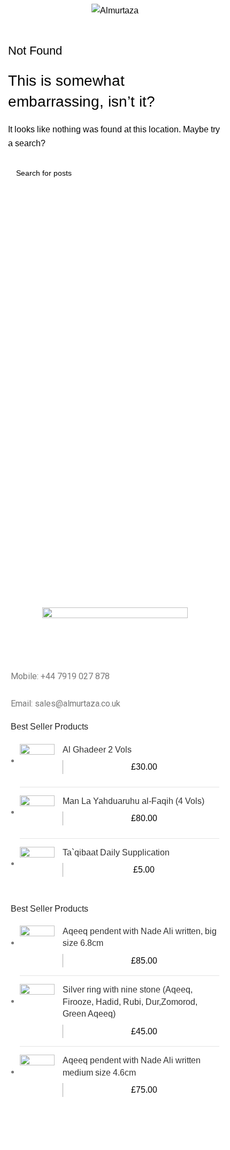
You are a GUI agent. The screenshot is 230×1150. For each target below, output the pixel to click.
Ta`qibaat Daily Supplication (116, 852)
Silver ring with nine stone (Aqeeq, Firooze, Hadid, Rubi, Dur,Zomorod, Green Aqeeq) (130, 1001)
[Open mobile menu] (217, 10)
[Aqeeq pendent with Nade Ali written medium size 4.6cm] (37, 1075)
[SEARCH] (209, 173)
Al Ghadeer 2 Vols (97, 749)
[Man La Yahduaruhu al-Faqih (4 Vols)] (37, 812)
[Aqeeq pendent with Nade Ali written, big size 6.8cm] (37, 946)
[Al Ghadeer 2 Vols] (37, 761)
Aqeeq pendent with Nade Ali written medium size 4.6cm (132, 1066)
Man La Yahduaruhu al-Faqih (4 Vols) (133, 801)
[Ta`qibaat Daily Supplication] (37, 864)
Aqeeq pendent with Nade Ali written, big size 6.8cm (140, 937)
